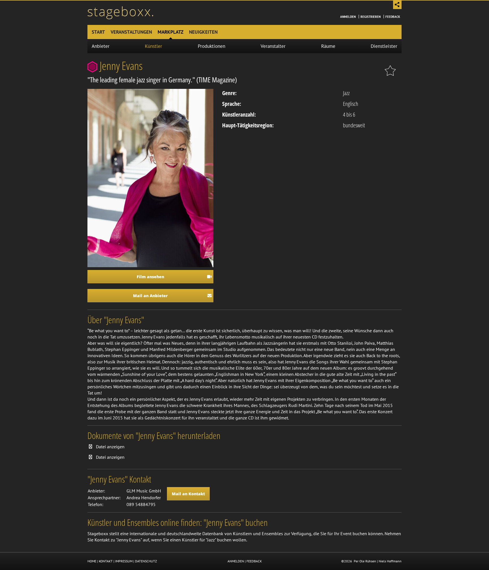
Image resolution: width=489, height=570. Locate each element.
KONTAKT (106, 561)
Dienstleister (384, 46)
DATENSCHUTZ (146, 561)
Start (98, 32)
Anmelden (348, 17)
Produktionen (211, 46)
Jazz (346, 93)
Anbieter (101, 46)
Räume (328, 46)
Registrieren (371, 17)
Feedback (392, 17)
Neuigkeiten (203, 32)
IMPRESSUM (123, 561)
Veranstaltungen (131, 32)
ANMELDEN (236, 561)
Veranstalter (273, 46)
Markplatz (170, 32)
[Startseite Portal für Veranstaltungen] (120, 12)
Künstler (153, 46)
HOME (91, 561)
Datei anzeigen (110, 446)
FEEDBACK (254, 561)
